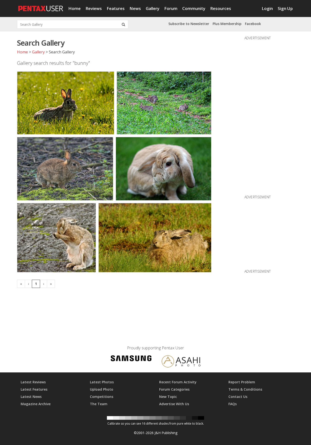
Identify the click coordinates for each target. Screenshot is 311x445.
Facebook (253, 23)
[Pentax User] (40, 6)
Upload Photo (101, 389)
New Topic (168, 396)
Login (267, 8)
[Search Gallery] (123, 24)
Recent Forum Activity (178, 382)
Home (74, 8)
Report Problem (241, 382)
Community (193, 8)
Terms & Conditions (245, 389)
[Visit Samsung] (131, 359)
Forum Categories (174, 389)
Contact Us (237, 396)
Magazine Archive (36, 404)
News (135, 8)
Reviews (94, 8)
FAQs (232, 404)
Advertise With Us (174, 404)
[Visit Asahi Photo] (181, 362)
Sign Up (285, 8)
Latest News (31, 396)
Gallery (152, 8)
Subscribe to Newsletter (188, 23)
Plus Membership (227, 23)
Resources (220, 8)
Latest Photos (102, 382)
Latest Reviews (33, 382)
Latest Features (34, 389)
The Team (98, 404)
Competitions (101, 396)
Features (116, 8)
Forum (170, 8)
